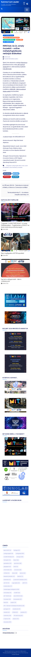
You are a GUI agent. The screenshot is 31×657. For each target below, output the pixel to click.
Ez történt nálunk (8, 35)
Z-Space (7, 618)
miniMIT (17, 592)
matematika (8, 586)
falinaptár (7, 560)
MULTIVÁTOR (18, 596)
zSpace (16, 618)
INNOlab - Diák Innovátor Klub (11, 37)
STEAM (15, 612)
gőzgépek (7, 566)
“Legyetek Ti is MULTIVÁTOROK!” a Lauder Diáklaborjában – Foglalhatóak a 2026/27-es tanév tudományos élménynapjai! (15, 225)
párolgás (7, 609)
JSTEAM (7, 573)
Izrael (23, 165)
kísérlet (20, 576)
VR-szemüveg (18, 615)
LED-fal (6, 583)
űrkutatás (20, 167)
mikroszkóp (7, 592)
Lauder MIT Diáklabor (9, 39)
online (10, 167)
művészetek (17, 599)
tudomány (7, 615)
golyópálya (7, 563)
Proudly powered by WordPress (10, 652)
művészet (7, 599)
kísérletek (7, 579)
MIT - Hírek (19, 39)
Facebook (8, 173)
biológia (17, 550)
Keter (14, 573)
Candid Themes (15, 654)
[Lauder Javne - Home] (24, 3)
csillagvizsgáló (15, 165)
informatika (8, 569)
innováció (17, 569)
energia (20, 556)
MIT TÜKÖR (7, 596)
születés (23, 612)
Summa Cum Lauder (10, 2)
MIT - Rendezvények (8, 41)
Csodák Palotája (9, 556)
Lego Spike (16, 583)
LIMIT (24, 583)
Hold (16, 566)
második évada (7, 69)
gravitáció (17, 563)
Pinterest (7, 177)
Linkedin (16, 177)
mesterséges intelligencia (11, 589)
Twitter (16, 173)
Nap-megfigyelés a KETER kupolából (12, 253)
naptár (13, 602)
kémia (22, 573)
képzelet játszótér (9, 576)
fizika (20, 165)
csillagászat (8, 165)
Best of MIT (7, 550)
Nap (6, 602)
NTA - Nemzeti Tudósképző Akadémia (14, 605)
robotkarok (16, 609)
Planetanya (24, 62)
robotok (7, 612)
